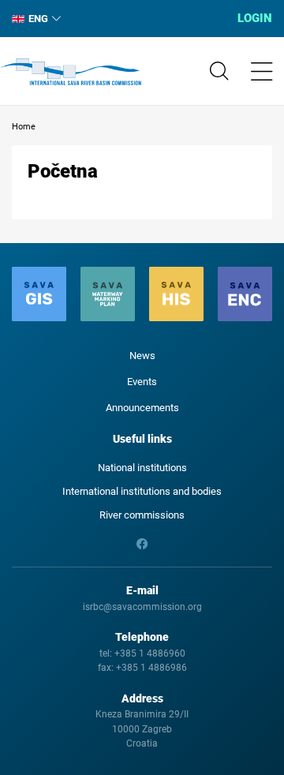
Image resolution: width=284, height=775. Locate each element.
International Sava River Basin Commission (70, 71)
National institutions (142, 468)
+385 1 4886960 (149, 653)
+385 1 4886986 (151, 667)
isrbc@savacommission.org (142, 606)
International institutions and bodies (142, 491)
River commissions (142, 515)
